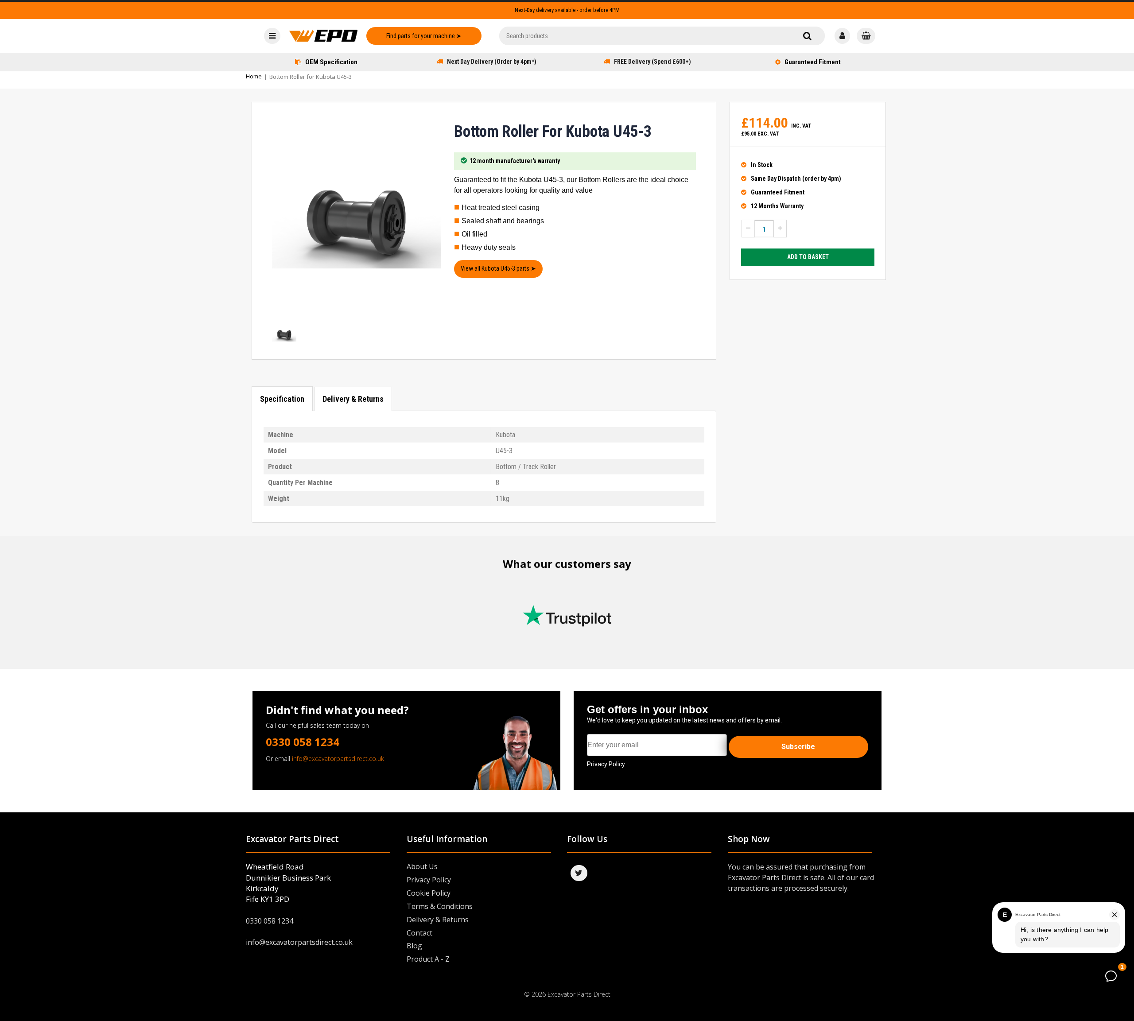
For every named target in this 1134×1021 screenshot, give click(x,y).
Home (254, 76)
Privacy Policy (429, 880)
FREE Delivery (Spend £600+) (652, 61)
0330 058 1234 (302, 741)
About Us (422, 866)
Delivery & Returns (353, 399)
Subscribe (798, 746)
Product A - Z (428, 959)
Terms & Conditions (440, 906)
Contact (419, 933)
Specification (282, 399)
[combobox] (662, 36)
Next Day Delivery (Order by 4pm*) (491, 61)
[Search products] (807, 36)
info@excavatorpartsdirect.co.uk (338, 758)
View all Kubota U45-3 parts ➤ (498, 268)
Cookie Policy (428, 893)
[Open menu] (272, 36)
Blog (414, 946)
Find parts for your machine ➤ (424, 35)
